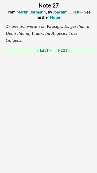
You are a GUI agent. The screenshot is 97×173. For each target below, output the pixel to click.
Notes (55, 18)
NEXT (63, 50)
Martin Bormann (31, 12)
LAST (44, 50)
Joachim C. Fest (66, 12)
